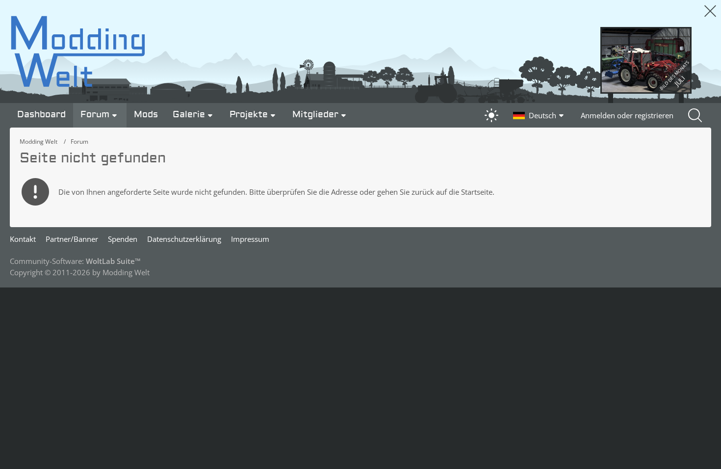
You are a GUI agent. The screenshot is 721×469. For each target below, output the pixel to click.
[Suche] (696, 115)
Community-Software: (75, 261)
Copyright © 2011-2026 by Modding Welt (80, 272)
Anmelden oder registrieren (627, 115)
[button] (539, 115)
